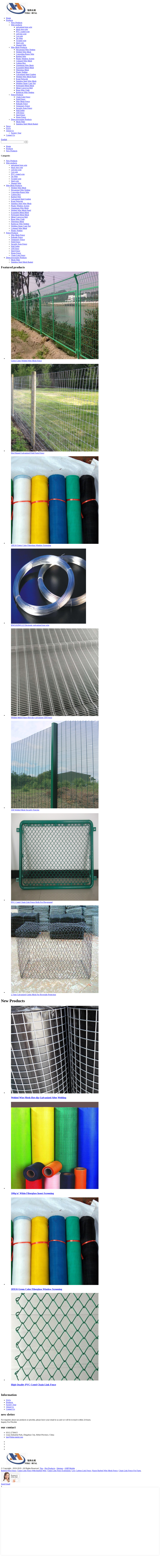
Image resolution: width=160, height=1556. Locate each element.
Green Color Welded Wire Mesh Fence (26, 361)
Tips (41, 1468)
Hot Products (50, 1468)
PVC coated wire (23, 32)
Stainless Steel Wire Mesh (26, 81)
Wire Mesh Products (19, 47)
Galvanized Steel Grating (26, 74)
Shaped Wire (21, 45)
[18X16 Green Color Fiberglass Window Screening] (54, 1284)
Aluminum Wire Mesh (25, 65)
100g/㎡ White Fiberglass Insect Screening (32, 1193)
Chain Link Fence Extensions (59, 1471)
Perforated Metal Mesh (25, 86)
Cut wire (19, 36)
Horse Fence (21, 117)
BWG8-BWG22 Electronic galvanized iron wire (30, 625)
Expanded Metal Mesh (25, 68)
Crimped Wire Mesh (24, 61)
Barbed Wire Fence (8, 1471)
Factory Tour (16, 133)
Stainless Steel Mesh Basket (27, 124)
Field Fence (20, 99)
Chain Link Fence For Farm (130, 1471)
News (8, 126)
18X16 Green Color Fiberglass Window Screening (31, 545)
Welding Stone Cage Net (26, 83)
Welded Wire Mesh (23, 52)
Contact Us (10, 135)
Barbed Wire (21, 56)
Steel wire (20, 43)
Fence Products (17, 95)
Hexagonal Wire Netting (25, 50)
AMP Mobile (69, 1468)
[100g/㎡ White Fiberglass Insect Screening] (54, 1188)
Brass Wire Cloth (23, 90)
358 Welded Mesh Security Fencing (25, 810)
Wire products (16, 25)
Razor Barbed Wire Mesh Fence (105, 1471)
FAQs (8, 128)
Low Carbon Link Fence (81, 1471)
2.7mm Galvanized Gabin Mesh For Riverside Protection (33, 995)
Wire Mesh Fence (23, 101)
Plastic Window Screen (25, 59)
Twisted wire (21, 41)
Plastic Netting (22, 72)
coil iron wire (21, 34)
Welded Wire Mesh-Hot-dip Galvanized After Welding (38, 1097)
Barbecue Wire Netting (25, 92)
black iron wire (22, 29)
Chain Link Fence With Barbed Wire (31, 1471)
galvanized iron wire (24, 27)
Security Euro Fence (24, 108)
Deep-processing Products (21, 119)
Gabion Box (21, 63)
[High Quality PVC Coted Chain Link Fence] (54, 1380)
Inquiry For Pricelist (9, 1422)
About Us (10, 131)
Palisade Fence (22, 104)
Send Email (5, 1484)
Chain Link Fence (23, 97)
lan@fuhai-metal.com (14, 1437)
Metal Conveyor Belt (24, 88)
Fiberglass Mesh (22, 70)
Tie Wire (19, 38)
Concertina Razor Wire (25, 54)
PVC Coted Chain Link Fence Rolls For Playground (31, 902)
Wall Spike (20, 110)
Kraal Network (22, 79)
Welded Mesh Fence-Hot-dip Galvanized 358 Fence (31, 717)
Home (8, 18)
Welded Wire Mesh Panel (26, 77)
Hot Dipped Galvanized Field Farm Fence (27, 453)
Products (9, 20)
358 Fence (20, 113)
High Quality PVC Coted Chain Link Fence (33, 1384)
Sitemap (60, 1468)
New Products (16, 23)
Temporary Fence (23, 106)
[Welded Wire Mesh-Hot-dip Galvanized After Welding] (54, 1093)
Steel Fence (20, 115)
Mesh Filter (20, 122)
